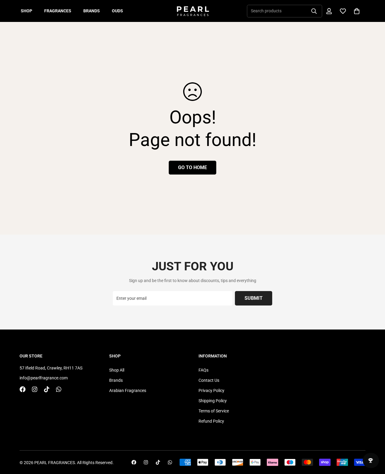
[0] (357, 11)
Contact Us (209, 380)
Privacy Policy (211, 390)
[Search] (314, 11)
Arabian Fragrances (127, 390)
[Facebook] (23, 389)
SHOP (26, 10)
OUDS (117, 10)
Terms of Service (214, 411)
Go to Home (192, 167)
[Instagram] (35, 389)
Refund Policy (211, 421)
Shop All (116, 370)
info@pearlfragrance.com (44, 377)
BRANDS (91, 10)
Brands (116, 380)
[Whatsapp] (59, 389)
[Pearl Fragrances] (192, 11)
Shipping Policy (213, 400)
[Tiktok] (47, 389)
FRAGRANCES (57, 10)
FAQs (203, 370)
